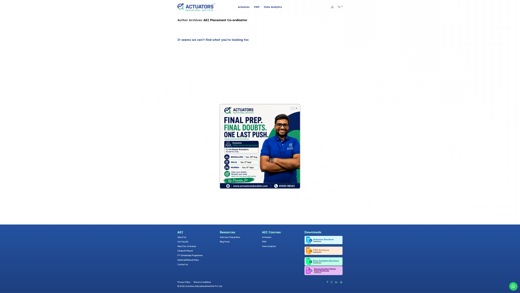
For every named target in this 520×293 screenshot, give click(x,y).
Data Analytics (273, 7)
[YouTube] (341, 281)
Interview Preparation (230, 237)
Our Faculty (182, 241)
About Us (181, 237)
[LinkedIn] (336, 281)
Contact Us (182, 264)
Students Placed (185, 250)
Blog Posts (225, 241)
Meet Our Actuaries (186, 246)
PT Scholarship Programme (190, 255)
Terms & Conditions (202, 282)
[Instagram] (332, 281)
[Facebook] (327, 281)
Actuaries (244, 7)
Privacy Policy (183, 282)
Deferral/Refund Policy (188, 260)
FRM (256, 7)
